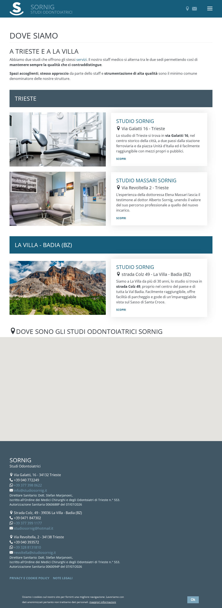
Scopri (121, 159)
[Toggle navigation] (209, 8)
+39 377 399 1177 (28, 523)
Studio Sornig (135, 121)
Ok (193, 600)
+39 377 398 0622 (28, 485)
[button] (132, 400)
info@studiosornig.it (30, 490)
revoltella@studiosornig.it (35, 552)
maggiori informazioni (102, 602)
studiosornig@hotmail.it (33, 528)
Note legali (63, 578)
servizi (81, 59)
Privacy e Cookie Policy (29, 578)
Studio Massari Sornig (146, 180)
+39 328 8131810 (27, 547)
